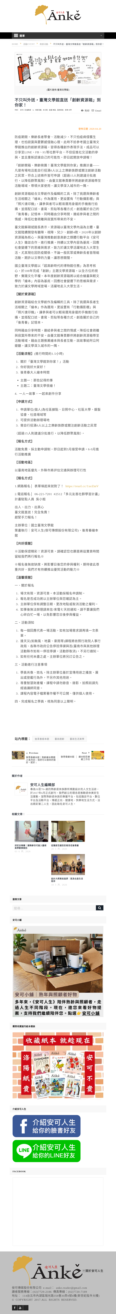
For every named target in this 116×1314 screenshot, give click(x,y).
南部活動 (38, 110)
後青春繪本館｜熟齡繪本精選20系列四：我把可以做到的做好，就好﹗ (41, 759)
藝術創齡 (59, 739)
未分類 (45, 110)
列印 (87, 110)
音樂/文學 (68, 110)
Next (84, 753)
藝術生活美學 (77, 739)
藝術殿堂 (60, 110)
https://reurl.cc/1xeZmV (82, 485)
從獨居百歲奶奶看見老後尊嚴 (65, 845)
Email (98, 110)
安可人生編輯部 (25, 110)
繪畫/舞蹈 (52, 110)
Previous (33, 753)
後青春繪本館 (42, 739)
